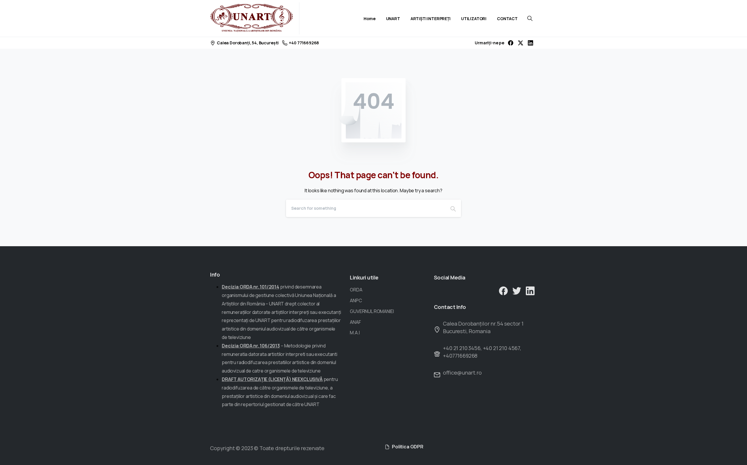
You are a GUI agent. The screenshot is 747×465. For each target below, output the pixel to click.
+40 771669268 (304, 43)
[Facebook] (511, 43)
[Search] (453, 208)
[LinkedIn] (530, 43)
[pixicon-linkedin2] (530, 290)
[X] (521, 43)
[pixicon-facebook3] (503, 290)
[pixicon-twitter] (516, 290)
